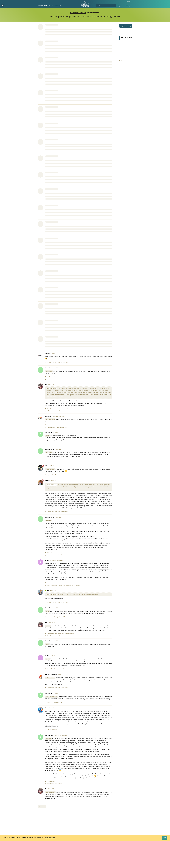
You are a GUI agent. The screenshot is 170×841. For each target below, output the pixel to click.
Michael (49, 520)
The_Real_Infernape (52, 696)
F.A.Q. (53, 6)
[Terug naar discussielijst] (2, 5)
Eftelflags (49, 371)
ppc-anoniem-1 (51, 792)
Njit (48, 611)
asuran (49, 626)
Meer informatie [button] (50, 838)
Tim (48, 435)
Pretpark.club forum (44, 6)
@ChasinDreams (50, 469)
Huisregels (58, 6)
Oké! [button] (164, 838)
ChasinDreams (52, 388)
